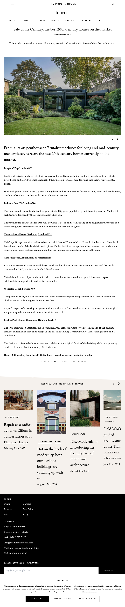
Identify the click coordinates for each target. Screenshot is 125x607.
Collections (67, 361)
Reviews (8, 509)
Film (42, 20)
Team (7, 504)
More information (89, 591)
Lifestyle (70, 20)
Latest (12, 20)
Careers (27, 504)
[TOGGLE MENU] (12, 4)
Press (6, 514)
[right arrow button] (117, 139)
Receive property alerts (16, 532)
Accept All (37, 598)
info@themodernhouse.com (18, 542)
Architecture (48, 361)
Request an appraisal (15, 526)
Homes (55, 20)
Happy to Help (62, 598)
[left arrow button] (112, 139)
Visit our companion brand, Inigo (21, 548)
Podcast (87, 20)
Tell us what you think (16, 553)
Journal (62, 12)
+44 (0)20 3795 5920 (15, 537)
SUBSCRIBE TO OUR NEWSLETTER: (21, 563)
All (101, 20)
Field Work (110, 421)
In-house (28, 20)
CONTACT (9, 521)
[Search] (112, 4)
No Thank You (87, 598)
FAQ (25, 514)
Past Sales (28, 509)
